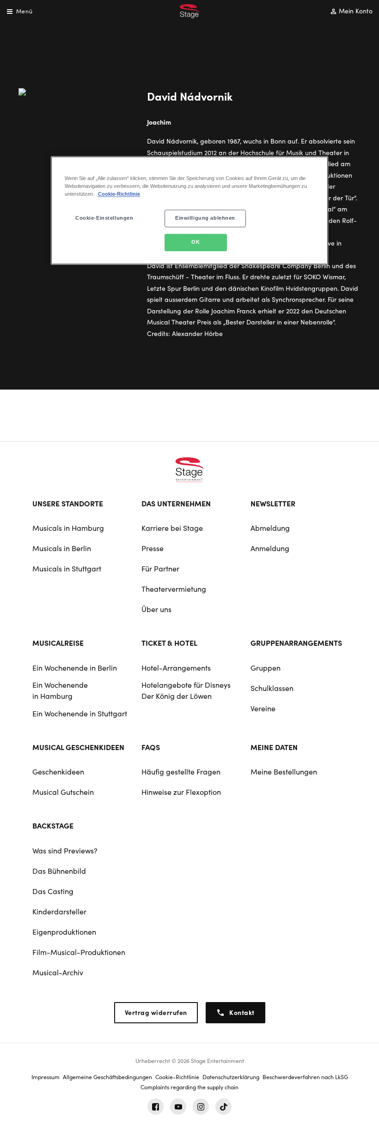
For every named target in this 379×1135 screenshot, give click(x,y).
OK (195, 242)
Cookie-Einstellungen (104, 218)
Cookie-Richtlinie (119, 194)
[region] (189, 210)
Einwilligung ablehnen (205, 218)
